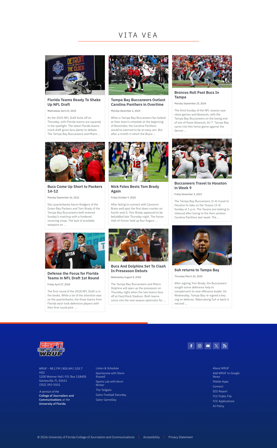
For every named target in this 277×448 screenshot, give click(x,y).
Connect (218, 386)
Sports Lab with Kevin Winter (109, 383)
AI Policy (218, 406)
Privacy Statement (181, 437)
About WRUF (221, 368)
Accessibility (151, 437)
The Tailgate (104, 390)
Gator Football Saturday (111, 395)
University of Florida (52, 404)
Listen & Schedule (107, 368)
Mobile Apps (221, 381)
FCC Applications (223, 401)
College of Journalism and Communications (56, 398)
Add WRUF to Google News (226, 374)
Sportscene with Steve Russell (110, 374)
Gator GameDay (106, 400)
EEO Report (220, 391)
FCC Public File (222, 396)
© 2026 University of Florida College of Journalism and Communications (85, 437)
